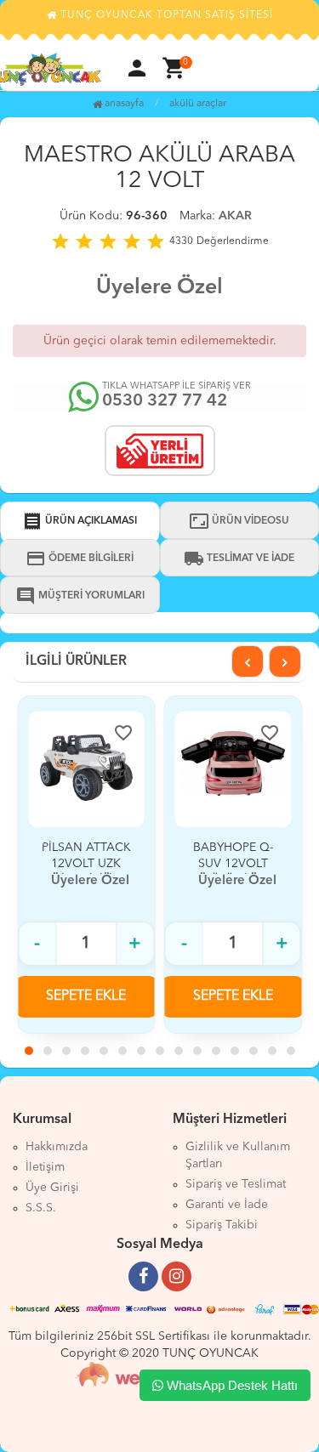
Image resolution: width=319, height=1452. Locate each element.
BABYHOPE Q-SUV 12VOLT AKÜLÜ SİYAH (233, 864)
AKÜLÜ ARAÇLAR (197, 104)
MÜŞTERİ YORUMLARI (80, 596)
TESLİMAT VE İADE (239, 558)
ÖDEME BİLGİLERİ (80, 558)
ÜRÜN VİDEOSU (239, 521)
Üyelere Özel (159, 287)
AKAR (235, 216)
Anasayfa (123, 104)
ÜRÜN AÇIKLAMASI (79, 521)
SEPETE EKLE (86, 996)
